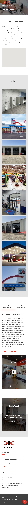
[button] (25, 3)
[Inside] (14, 177)
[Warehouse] (14, 152)
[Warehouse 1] (14, 228)
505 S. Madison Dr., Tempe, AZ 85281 (12, 461)
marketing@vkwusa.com (10, 459)
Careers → (5, 466)
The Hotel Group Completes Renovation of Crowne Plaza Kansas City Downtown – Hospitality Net (12, 485)
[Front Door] (14, 203)
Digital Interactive (14, 499)
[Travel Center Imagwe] (14, 279)
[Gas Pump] (14, 253)
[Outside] (14, 127)
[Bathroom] (14, 101)
